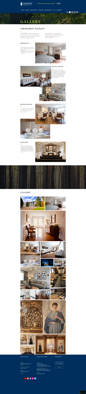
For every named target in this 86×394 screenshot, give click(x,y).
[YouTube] (67, 12)
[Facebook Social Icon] (30, 378)
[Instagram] (77, 12)
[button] (27, 10)
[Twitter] (75, 12)
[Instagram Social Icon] (33, 378)
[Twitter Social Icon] (35, 378)
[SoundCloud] (70, 12)
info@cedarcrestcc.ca (24, 371)
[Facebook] (72, 12)
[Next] (80, 177)
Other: (38, 372)
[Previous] (5, 177)
